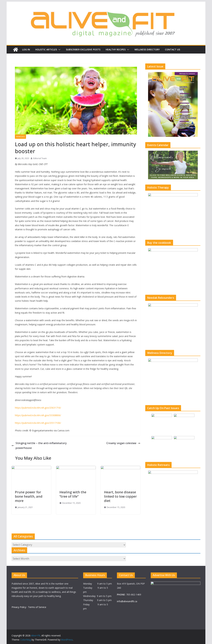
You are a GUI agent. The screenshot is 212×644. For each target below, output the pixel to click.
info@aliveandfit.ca (127, 601)
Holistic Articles (46, 49)
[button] (59, 49)
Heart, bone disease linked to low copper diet (120, 496)
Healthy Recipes (116, 49)
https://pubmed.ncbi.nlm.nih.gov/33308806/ (38, 415)
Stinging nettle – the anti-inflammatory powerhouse (41, 445)
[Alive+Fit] (16, 50)
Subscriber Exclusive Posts (83, 49)
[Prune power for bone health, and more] (31, 468)
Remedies (20, 136)
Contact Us (172, 49)
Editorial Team (40, 158)
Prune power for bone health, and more (28, 496)
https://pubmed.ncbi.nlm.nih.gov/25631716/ (38, 407)
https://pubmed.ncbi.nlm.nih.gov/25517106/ (38, 422)
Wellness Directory (147, 49)
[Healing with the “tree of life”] (76, 468)
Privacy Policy (19, 607)
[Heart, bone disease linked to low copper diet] (120, 468)
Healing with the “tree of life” (72, 494)
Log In (26, 49)
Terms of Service (37, 607)
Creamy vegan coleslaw (121, 443)
